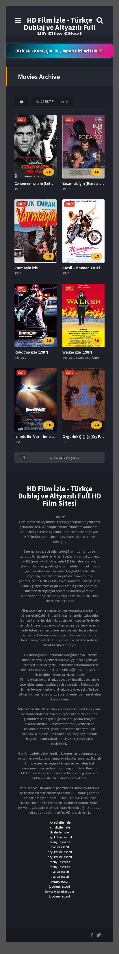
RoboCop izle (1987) (31, 352)
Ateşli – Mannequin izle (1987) (87, 267)
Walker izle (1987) (77, 352)
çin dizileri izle (60, 827)
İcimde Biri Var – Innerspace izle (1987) (47, 436)
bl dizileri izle (60, 832)
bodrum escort (60, 886)
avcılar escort (60, 847)
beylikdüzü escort (60, 837)
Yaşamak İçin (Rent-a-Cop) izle (88, 183)
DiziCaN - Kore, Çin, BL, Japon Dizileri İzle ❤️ (59, 51)
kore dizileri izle (60, 822)
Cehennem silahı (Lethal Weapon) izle (46, 183)
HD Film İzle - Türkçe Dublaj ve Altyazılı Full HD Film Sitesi (60, 27)
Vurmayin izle (26, 267)
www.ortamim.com (60, 891)
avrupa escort (59, 881)
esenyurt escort (60, 842)
